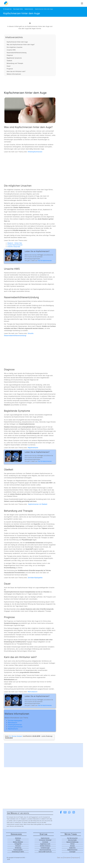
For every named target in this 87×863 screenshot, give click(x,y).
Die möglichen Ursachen (14, 47)
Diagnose (10, 55)
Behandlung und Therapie (15, 63)
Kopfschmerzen (29, 9)
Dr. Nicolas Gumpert (15, 736)
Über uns (60, 857)
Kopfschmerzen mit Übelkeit (37, 504)
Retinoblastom (32, 692)
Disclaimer (67, 857)
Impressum (75, 857)
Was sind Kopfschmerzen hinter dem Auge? (20, 44)
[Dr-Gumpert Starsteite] (6, 3)
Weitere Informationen (14, 74)
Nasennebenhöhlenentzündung (16, 52)
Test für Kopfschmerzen (45, 260)
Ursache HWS (11, 50)
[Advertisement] (30, 83)
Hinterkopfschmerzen (35, 152)
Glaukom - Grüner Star (14, 243)
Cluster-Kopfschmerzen (14, 245)
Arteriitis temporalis (13, 246)
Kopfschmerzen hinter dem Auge (17, 42)
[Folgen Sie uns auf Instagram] (73, 812)
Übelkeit (9, 60)
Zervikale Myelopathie (35, 577)
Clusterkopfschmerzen (15, 727)
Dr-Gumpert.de (7, 9)
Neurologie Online (18, 9)
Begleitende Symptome (14, 58)
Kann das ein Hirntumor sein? (16, 71)
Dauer (9, 66)
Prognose (10, 69)
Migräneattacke (33, 447)
